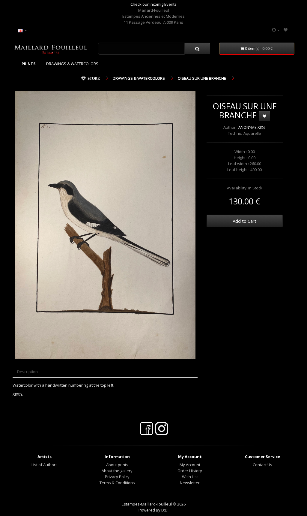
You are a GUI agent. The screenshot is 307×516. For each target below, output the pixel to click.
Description (27, 371)
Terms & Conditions (117, 482)
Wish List (190, 476)
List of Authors (44, 464)
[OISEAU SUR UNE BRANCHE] (105, 224)
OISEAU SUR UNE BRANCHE (202, 78)
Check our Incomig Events (153, 4)
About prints (117, 464)
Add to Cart (244, 221)
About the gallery (117, 470)
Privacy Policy (117, 476)
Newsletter (190, 482)
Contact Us (262, 464)
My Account (190, 464)
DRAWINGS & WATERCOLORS (72, 63)
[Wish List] (286, 29)
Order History (189, 470)
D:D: (164, 510)
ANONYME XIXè (252, 127)
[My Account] (276, 29)
